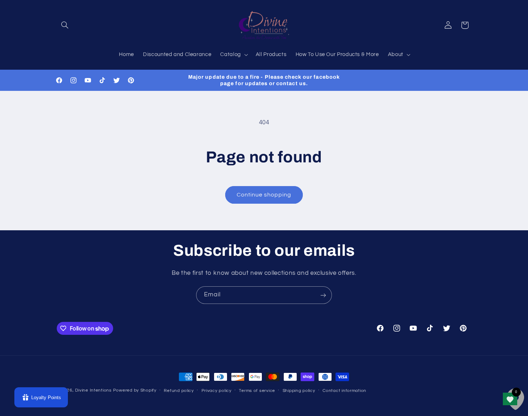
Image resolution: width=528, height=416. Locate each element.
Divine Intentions (93, 390)
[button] (65, 25)
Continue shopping (264, 195)
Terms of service (257, 391)
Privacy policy (217, 391)
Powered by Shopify (135, 390)
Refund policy (179, 391)
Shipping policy (299, 391)
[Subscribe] (323, 295)
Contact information (344, 391)
